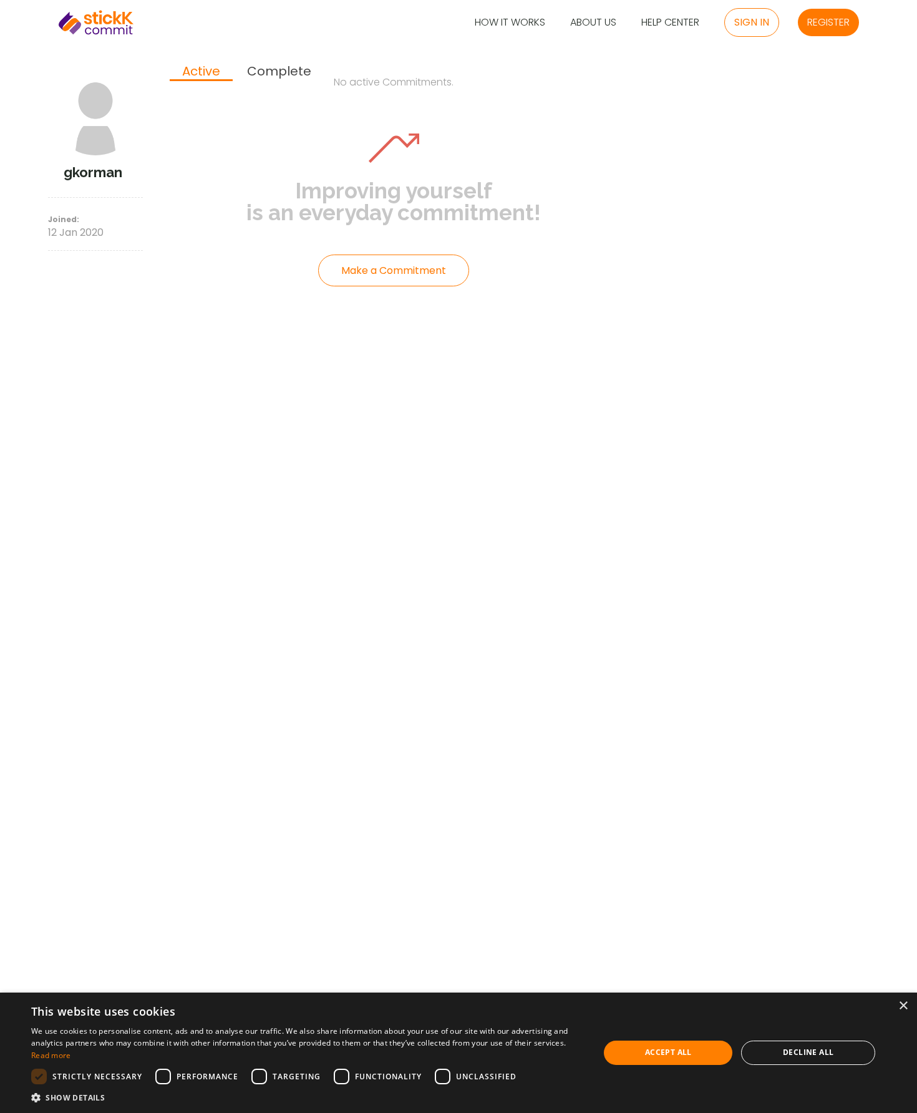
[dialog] (458, 1053)
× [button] (903, 1006)
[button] (307, 1097)
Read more (51, 1055)
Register (828, 22)
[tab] (201, 72)
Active (201, 72)
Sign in (751, 22)
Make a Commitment (393, 270)
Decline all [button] (808, 1052)
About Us (593, 22)
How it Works (510, 22)
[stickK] (96, 22)
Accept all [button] (668, 1052)
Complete (279, 71)
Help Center (670, 22)
